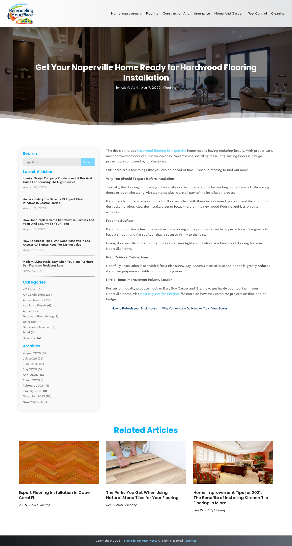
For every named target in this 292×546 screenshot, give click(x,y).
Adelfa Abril (129, 87)
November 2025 (34, 401)
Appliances (30, 311)
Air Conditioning (34, 294)
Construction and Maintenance (186, 13)
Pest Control (257, 13)
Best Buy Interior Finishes (160, 294)
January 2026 (32, 390)
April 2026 (30, 374)
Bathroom (30, 321)
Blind (26, 332)
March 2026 (31, 380)
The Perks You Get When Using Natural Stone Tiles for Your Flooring (142, 495)
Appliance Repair (34, 305)
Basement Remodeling (38, 316)
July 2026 (30, 358)
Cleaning (278, 13)
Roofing (152, 13)
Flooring (169, 87)
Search (88, 162)
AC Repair (30, 289)
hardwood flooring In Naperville (161, 151)
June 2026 (30, 363)
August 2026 (32, 353)
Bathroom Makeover (37, 327)
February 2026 (33, 385)
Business (29, 338)
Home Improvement (126, 13)
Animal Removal (34, 300)
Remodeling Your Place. (140, 540)
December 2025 (34, 396)
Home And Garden (228, 13)
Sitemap (191, 540)
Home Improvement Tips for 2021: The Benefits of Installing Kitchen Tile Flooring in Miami (230, 498)
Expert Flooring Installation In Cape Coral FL (54, 495)
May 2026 (30, 369)
